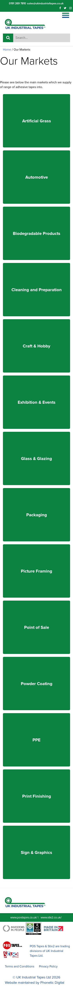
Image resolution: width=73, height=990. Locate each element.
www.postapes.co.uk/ (23, 917)
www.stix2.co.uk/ (51, 917)
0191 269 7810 (17, 3)
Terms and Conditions (19, 966)
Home (7, 50)
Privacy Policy (48, 966)
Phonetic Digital (52, 982)
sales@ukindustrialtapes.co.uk (45, 3)
